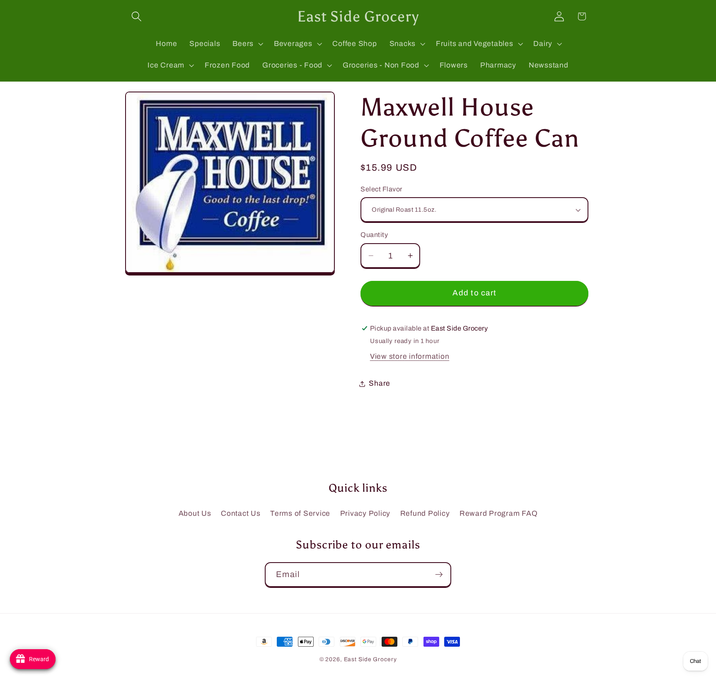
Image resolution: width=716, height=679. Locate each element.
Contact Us (241, 513)
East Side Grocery (370, 659)
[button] (136, 16)
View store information (410, 356)
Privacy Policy (365, 513)
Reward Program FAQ (499, 513)
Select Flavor (381, 189)
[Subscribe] (439, 574)
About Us (195, 513)
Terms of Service (300, 513)
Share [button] (379, 383)
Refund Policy (425, 513)
